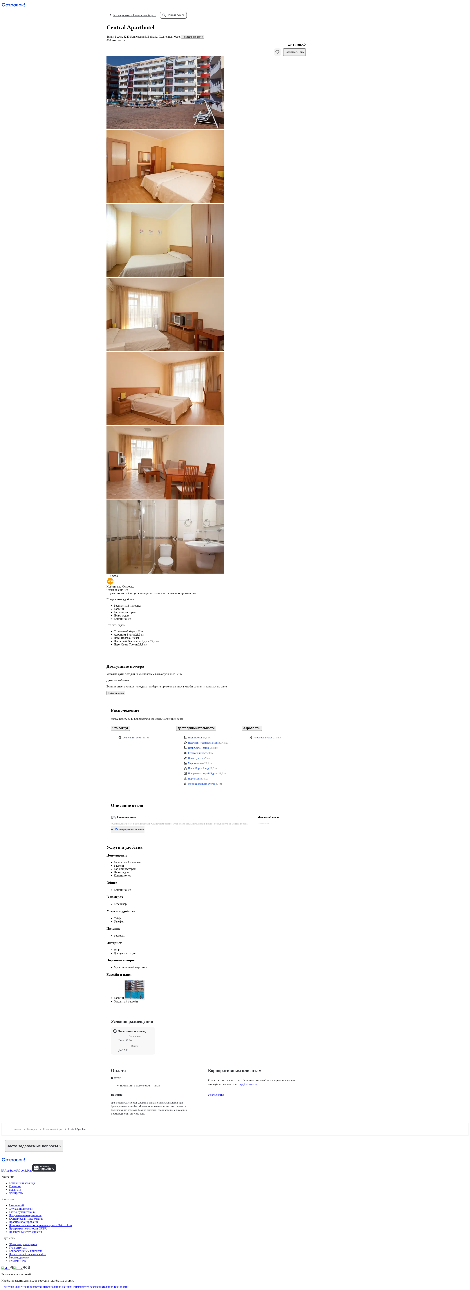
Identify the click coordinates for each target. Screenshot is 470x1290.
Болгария (32, 1129)
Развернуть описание (129, 829)
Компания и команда (22, 1183)
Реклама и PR (17, 1260)
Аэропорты (251, 728)
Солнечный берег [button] (132, 737)
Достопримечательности (196, 728)
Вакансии (15, 1189)
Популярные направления (25, 1215)
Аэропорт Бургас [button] (263, 737)
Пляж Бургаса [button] (195, 758)
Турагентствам (18, 1247)
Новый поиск (175, 15)
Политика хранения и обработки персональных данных (36, 1286)
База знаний (16, 1205)
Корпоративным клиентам (25, 1250)
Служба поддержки (21, 1208)
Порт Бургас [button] (195, 778)
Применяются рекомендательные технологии (100, 1286)
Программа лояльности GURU (28, 1228)
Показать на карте (192, 36)
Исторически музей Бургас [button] (203, 773)
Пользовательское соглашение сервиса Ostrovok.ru (40, 1225)
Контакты (15, 1186)
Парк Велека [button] (195, 737)
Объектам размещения (23, 1244)
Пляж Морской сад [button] (198, 768)
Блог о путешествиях (22, 1212)
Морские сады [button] (196, 763)
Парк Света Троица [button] (198, 747)
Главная (17, 1129)
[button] (206, 93)
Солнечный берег (52, 1129)
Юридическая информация (26, 1218)
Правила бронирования (23, 1221)
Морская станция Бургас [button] (201, 783)
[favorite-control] (277, 52)
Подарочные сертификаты (25, 1231)
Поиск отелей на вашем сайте (27, 1254)
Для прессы (16, 1192)
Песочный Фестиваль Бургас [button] (204, 742)
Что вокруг (120, 728)
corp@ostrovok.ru (247, 1084)
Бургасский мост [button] (197, 753)
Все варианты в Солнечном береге (134, 15)
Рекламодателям (19, 1257)
